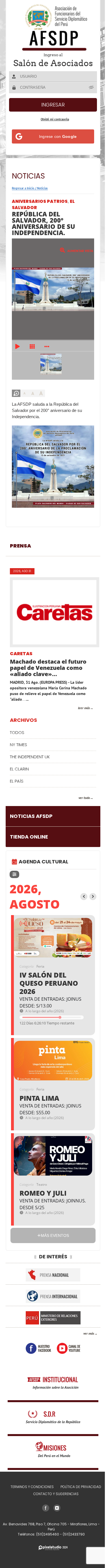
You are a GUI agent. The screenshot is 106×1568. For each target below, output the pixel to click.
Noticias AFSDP (31, 816)
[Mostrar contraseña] (91, 87)
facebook (38, 1348)
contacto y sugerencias (56, 1493)
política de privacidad (80, 1486)
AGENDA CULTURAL (43, 861)
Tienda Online (29, 836)
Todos (17, 732)
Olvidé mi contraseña (55, 119)
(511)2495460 (48, 1534)
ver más (88, 1333)
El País (16, 781)
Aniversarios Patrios (40, 201)
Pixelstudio (53, 1547)
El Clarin (19, 769)
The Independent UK (30, 757)
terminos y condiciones (32, 1486)
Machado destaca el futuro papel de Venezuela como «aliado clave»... (48, 668)
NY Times (18, 745)
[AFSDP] (53, 27)
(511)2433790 (74, 1534)
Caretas (21, 653)
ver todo (84, 798)
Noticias (42, 188)
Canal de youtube (68, 1348)
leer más (84, 708)
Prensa (20, 545)
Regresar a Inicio (23, 188)
